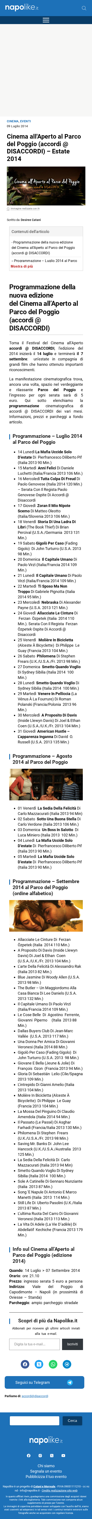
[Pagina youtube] (63, 1456)
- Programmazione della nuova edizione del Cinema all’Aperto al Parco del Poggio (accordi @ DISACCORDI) (43, 247)
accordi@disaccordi (35, 1396)
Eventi (25, 121)
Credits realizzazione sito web (59, 1490)
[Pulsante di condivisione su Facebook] (25, 1364)
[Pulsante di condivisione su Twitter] (39, 1364)
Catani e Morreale (44, 1486)
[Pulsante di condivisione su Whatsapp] (53, 1364)
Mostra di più (22, 266)
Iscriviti (72, 1344)
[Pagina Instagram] (40, 1456)
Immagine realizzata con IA (25, 208)
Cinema (13, 121)
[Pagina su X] (52, 1456)
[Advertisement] (46, 70)
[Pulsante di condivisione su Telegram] (67, 1364)
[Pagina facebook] (29, 1456)
